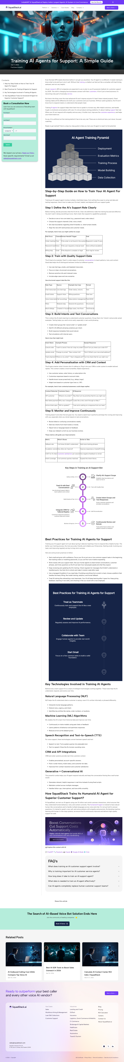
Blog (72, 7)
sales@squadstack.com (12, 158)
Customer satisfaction (64, 454)
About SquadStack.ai (105, 1022)
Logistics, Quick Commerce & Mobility (82, 1018)
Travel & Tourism (75, 1036)
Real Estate (73, 1030)
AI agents (54, 107)
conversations (89, 260)
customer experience (107, 112)
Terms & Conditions (98, 1057)
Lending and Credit (76, 1009)
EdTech (72, 1012)
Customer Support (51, 1018)
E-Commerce (74, 1021)
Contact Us (102, 1019)
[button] (45, 7)
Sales (47, 1009)
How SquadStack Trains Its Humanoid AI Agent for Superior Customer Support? (21, 97)
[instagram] (104, 1046)
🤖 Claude (66, 852)
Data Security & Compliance (111, 1057)
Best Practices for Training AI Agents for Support (21, 89)
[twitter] (108, 1046)
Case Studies (65, 7)
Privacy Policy (88, 1057)
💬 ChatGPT (49, 852)
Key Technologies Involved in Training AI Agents (20, 92)
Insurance (73, 1015)
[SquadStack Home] (13, 8)
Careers (100, 1016)
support (112, 110)
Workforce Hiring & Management (56, 1012)
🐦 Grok (86, 852)
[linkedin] (113, 1046)
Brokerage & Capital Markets (79, 1024)
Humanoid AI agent (96, 805)
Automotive (74, 1033)
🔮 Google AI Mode (77, 852)
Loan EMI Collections (52, 1015)
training (82, 82)
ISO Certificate (79, 1057)
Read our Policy (28, 153)
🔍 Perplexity (58, 852)
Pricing (100, 1010)
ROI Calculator (103, 1013)
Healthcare (73, 1027)
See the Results (96, 2)
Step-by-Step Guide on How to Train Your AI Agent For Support (19, 85)
